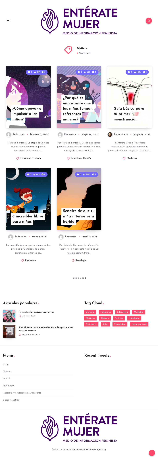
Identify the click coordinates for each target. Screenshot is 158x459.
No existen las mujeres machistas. (36, 312)
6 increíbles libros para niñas (28, 219)
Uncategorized (139, 324)
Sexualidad (119, 324)
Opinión (37, 158)
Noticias (90, 318)
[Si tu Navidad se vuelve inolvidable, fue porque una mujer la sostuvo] (9, 331)
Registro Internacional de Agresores (22, 392)
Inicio (5, 364)
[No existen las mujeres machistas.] (9, 316)
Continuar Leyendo (39, 119)
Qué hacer (91, 324)
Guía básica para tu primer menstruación (129, 114)
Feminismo (25, 158)
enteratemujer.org (96, 449)
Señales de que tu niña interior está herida (79, 216)
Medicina (132, 158)
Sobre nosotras (11, 399)
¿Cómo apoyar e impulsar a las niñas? (26, 114)
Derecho (90, 312)
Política (119, 318)
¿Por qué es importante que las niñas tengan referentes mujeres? (78, 108)
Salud (105, 324)
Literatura (122, 312)
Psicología (81, 261)
